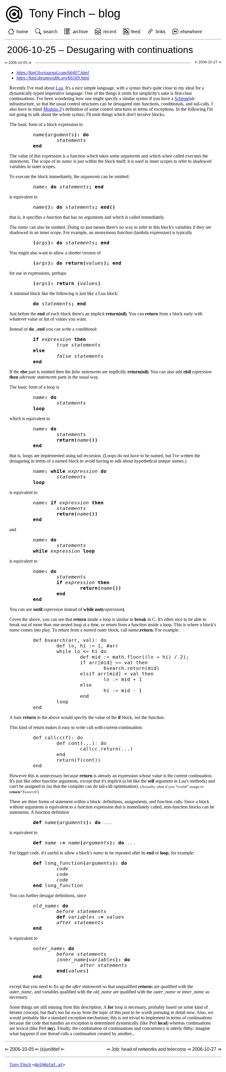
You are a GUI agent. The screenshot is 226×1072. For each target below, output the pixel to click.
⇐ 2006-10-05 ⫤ (18, 63)
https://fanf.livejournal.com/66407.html (52, 72)
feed (135, 31)
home (22, 31)
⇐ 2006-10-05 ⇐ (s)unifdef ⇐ (34, 1049)
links (160, 31)
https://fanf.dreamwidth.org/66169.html (52, 77)
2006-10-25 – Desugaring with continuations (100, 49)
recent (109, 31)
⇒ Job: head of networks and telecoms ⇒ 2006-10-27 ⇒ (163, 1049)
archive (80, 31)
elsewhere (191, 31)
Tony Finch (20, 1064)
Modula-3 (52, 109)
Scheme (182, 98)
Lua (59, 87)
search (50, 31)
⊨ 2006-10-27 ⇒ (208, 62)
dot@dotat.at (48, 1064)
